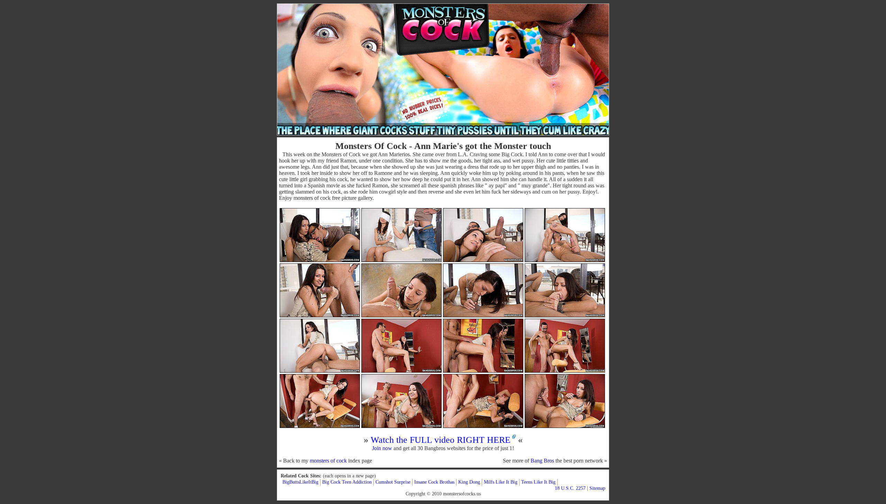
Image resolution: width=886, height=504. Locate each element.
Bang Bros (542, 461)
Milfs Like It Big (500, 482)
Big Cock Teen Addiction (347, 482)
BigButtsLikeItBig (300, 482)
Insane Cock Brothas (434, 482)
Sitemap (597, 488)
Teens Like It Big (538, 482)
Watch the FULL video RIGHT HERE (440, 440)
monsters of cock (328, 461)
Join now (382, 448)
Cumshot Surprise (393, 482)
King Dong (469, 482)
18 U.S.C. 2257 (570, 488)
